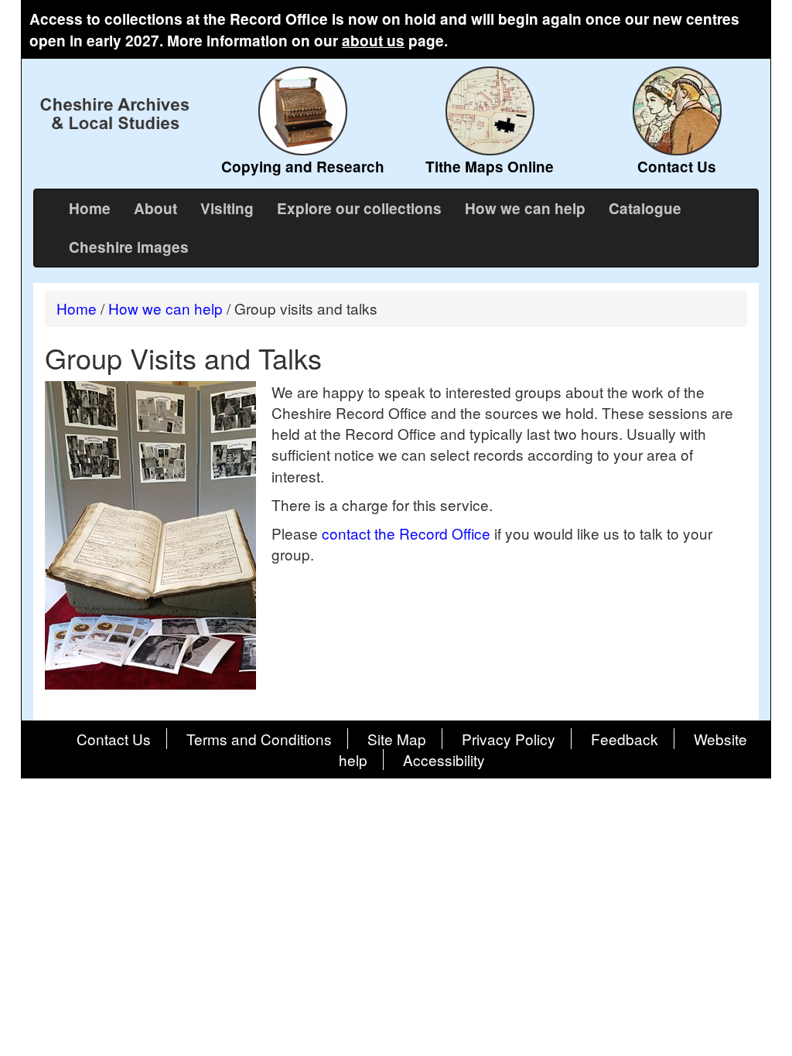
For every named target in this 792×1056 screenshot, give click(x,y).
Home (90, 208)
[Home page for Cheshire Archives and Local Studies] (115, 113)
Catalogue (645, 208)
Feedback (624, 738)
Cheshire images (129, 247)
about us (373, 40)
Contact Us (114, 738)
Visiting (227, 208)
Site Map (396, 738)
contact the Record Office (406, 533)
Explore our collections (359, 208)
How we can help (525, 208)
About (155, 208)
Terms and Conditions (259, 738)
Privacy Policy (508, 738)
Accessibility (444, 759)
